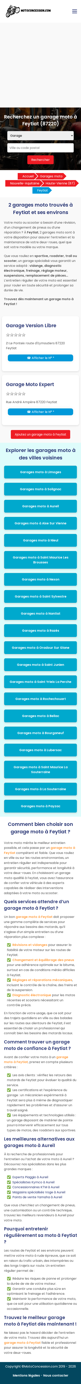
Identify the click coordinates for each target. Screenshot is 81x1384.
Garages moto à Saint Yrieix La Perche (40, 682)
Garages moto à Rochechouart (40, 699)
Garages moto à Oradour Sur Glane (40, 647)
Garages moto (51, 176)
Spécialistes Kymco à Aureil (33, 1182)
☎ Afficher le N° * (40, 358)
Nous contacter (55, 1375)
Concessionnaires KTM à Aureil (35, 1187)
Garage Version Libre (31, 325)
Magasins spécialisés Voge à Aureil (38, 1192)
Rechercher (40, 160)
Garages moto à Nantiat (40, 613)
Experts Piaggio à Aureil (30, 1177)
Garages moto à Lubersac (40, 750)
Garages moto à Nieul (40, 540)
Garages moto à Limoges (40, 472)
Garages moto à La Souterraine (40, 789)
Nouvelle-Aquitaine (24, 183)
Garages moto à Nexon (40, 579)
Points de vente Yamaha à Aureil (37, 1197)
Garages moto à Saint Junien (40, 664)
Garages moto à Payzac (40, 806)
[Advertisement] (40, 65)
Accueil (28, 176)
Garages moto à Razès (40, 630)
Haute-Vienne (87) (60, 183)
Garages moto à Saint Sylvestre (40, 596)
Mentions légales (26, 1375)
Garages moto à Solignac (40, 489)
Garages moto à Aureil (40, 506)
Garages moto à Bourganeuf (40, 733)
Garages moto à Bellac (40, 716)
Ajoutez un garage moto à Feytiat (40, 434)
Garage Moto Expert (30, 384)
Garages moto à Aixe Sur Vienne (40, 523)
